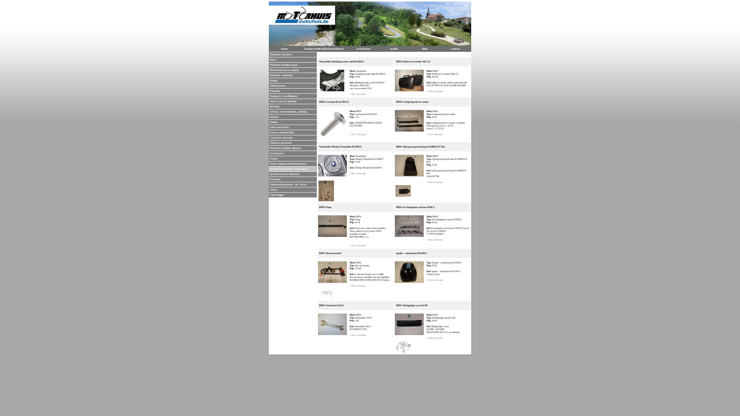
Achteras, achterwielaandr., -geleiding (288, 111)
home (284, 48)
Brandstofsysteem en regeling (284, 70)
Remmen (274, 117)
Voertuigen (275, 179)
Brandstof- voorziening (281, 75)
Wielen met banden (279, 127)
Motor (273, 59)
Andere (273, 189)
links (425, 48)
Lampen (274, 158)
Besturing (274, 106)
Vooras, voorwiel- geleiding (283, 101)
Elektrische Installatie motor (284, 65)
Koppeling (275, 91)
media (394, 48)
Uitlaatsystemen (278, 85)
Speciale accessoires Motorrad (284, 174)
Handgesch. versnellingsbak (283, 96)
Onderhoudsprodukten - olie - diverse (288, 184)
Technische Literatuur (281, 54)
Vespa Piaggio (276, 195)
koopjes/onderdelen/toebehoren (323, 48)
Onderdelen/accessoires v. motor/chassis (289, 169)
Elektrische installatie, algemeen (285, 148)
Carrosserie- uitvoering (281, 137)
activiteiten (363, 48)
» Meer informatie (358, 94)
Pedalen (274, 122)
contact (455, 48)
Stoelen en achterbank (281, 143)
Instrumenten (276, 153)
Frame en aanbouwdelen (282, 132)
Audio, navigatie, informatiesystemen (288, 163)
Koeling (273, 80)
